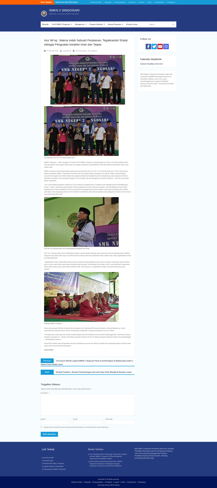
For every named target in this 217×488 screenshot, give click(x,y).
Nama (43, 419)
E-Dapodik (107, 2)
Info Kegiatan (92, 51)
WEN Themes (114, 485)
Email (75, 419)
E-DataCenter (159, 2)
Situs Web (109, 419)
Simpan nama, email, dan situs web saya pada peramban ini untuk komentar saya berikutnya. (76, 427)
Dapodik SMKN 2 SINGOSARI (53, 466)
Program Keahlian (96, 24)
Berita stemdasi (81, 51)
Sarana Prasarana (114, 24)
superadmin (67, 51)
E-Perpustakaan (119, 2)
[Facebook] (148, 46)
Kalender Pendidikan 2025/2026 (151, 64)
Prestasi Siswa (131, 24)
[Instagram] (166, 46)
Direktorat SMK (95, 2)
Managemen (79, 24)
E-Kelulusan (171, 2)
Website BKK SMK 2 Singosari (53, 463)
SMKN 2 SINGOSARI (64, 10)
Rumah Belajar (48, 460)
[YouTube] (160, 46)
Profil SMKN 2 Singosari (61, 24)
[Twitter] (154, 46)
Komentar (45, 393)
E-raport (141, 2)
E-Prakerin (132, 2)
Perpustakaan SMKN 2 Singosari (54, 469)
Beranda (45, 24)
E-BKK (149, 2)
